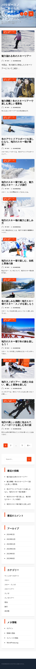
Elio (8, 61)
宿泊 (6, 602)
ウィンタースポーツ (11, 576)
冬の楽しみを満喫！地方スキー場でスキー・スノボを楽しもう (18, 302)
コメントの (12, 638)
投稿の (11, 633)
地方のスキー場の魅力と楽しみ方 (17, 222)
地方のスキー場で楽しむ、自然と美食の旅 (17, 262)
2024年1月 (11, 534)
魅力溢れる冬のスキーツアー (16, 56)
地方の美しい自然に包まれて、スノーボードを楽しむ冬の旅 (17, 424)
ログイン (10, 628)
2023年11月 (11, 544)
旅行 (10, 361)
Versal (22, 664)
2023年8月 (11, 558)
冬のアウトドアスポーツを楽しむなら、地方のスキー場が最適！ (18, 141)
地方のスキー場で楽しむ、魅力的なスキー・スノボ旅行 (17, 183)
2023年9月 (11, 554)
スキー (5, 31)
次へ (28, 445)
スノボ (7, 32)
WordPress (13, 664)
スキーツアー (9, 589)
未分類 (6, 611)
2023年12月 (11, 539)
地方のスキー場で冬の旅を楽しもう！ (17, 343)
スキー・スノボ (9, 32)
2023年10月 (11, 549)
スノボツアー (9, 598)
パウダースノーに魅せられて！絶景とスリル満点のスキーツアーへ (11, 12)
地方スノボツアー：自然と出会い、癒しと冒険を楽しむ (17, 383)
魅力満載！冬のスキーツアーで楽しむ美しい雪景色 (17, 102)
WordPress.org (12, 643)
